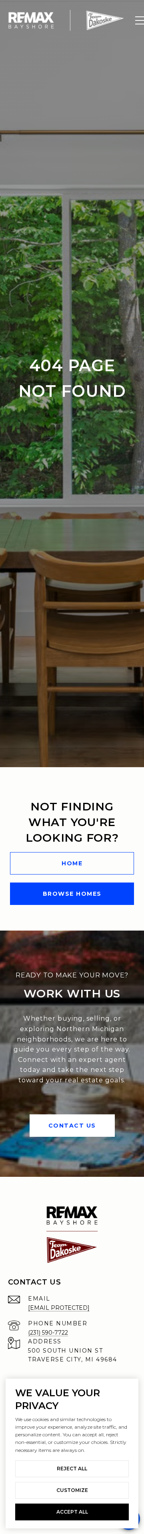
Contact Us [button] (72, 1125)
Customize (72, 1490)
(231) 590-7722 (48, 1332)
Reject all (72, 1469)
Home (72, 863)
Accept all (72, 1512)
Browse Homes (72, 893)
